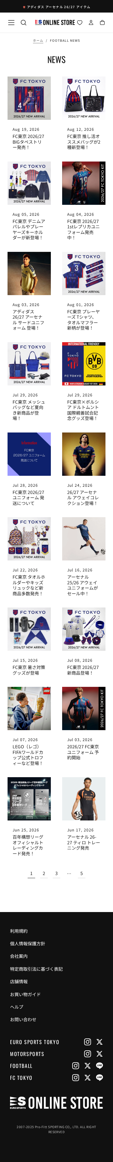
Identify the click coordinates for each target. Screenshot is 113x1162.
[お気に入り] (80, 23)
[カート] (102, 23)
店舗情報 (19, 981)
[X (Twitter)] (99, 1041)
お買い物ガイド (25, 994)
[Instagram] (87, 1041)
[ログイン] (91, 23)
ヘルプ (16, 1007)
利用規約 (19, 931)
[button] (11, 22)
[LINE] (99, 1065)
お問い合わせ (23, 1019)
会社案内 (19, 956)
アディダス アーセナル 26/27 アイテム (59, 6)
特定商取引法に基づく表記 (36, 969)
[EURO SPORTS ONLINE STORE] (56, 1103)
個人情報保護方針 (27, 943)
